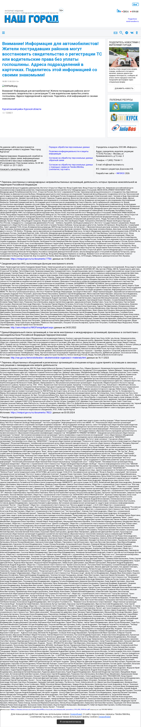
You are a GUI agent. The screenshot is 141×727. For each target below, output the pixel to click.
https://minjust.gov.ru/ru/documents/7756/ (31, 259)
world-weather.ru (132, 21)
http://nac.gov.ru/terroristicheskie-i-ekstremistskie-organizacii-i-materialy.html (48, 357)
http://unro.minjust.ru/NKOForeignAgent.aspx (32, 327)
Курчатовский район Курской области (21, 109)
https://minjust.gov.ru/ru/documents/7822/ (31, 412)
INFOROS (120, 173)
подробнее (76, 714)
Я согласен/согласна (70, 722)
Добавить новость (124, 88)
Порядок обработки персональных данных (69, 147)
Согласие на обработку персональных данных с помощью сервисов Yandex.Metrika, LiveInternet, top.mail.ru (71, 167)
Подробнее (132, 19)
